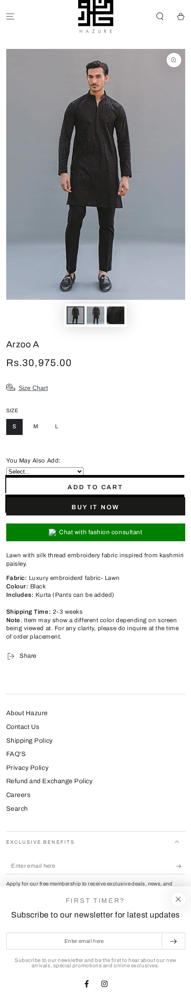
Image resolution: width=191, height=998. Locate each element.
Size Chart (33, 387)
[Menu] (10, 17)
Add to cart (95, 487)
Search (17, 808)
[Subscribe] (180, 866)
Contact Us (23, 726)
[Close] (178, 899)
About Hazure (27, 712)
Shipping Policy (29, 740)
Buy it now (95, 507)
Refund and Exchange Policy (49, 781)
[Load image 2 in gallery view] (95, 315)
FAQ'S (16, 753)
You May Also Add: (33, 460)
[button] (159, 17)
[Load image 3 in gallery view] (115, 315)
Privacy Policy (27, 767)
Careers (18, 794)
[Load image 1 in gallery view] (75, 315)
